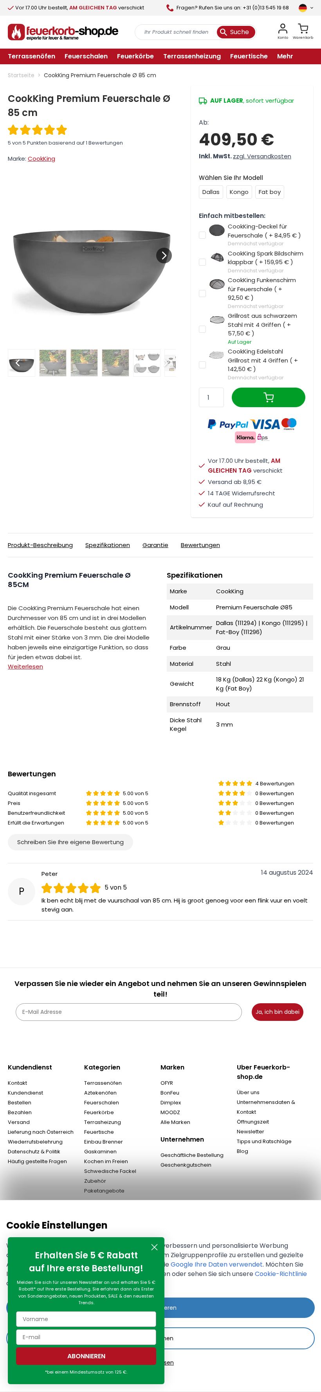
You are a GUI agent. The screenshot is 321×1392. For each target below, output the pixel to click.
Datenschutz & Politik (34, 1151)
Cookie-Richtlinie (281, 1273)
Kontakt (17, 1083)
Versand (19, 1122)
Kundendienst (25, 1093)
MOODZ (170, 1112)
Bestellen (19, 1102)
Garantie (155, 545)
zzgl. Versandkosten (262, 156)
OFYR (166, 1083)
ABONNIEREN (86, 1356)
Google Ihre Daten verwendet (217, 1264)
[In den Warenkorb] (268, 397)
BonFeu (169, 1093)
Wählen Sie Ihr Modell (231, 178)
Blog (242, 1151)
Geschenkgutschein (185, 1165)
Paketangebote (104, 1190)
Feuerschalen (101, 1102)
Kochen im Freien (106, 1161)
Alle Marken (175, 1122)
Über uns (248, 1092)
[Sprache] (305, 8)
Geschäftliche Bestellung (192, 1155)
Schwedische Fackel (110, 1171)
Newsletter (250, 1131)
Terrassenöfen (103, 1083)
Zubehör (95, 1181)
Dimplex (170, 1102)
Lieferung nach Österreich (41, 1132)
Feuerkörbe (99, 1112)
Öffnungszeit (253, 1122)
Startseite (21, 75)
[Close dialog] (154, 1247)
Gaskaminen (100, 1151)
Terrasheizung (102, 1122)
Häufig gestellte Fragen (37, 1161)
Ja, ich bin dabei (277, 1012)
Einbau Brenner (103, 1142)
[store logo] (63, 32)
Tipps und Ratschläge (264, 1141)
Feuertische (99, 1132)
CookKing (41, 158)
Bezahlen (20, 1112)
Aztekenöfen (100, 1093)
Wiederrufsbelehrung (35, 1142)
